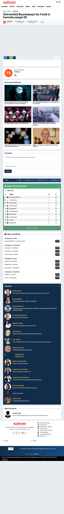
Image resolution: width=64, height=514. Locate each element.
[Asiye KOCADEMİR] (7, 387)
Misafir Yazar (19, 354)
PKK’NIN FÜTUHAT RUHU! (20, 317)
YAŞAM (48, 6)
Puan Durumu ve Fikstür (46, 430)
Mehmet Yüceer (18, 323)
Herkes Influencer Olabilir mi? (22, 371)
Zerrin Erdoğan (18, 347)
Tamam (5, 459)
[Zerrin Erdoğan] (7, 349)
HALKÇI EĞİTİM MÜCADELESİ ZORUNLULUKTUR (27, 334)
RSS (11, 448)
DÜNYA (27, 6)
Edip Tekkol (16, 339)
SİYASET (12, 6)
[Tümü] (59, 286)
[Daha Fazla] (14, 57)
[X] (16, 433)
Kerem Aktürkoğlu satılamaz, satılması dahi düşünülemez (30, 415)
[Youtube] (22, 433)
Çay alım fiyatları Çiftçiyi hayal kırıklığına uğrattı (27, 379)
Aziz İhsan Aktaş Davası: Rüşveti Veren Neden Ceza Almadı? (31, 293)
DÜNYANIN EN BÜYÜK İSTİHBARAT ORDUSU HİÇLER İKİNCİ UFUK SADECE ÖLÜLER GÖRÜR (35, 309)
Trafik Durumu (43, 428)
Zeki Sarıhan (17, 331)
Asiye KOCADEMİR (18, 385)
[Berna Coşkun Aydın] (7, 362)
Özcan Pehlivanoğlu (20, 315)
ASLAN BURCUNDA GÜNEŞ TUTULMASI (25, 301)
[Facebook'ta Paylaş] (5, 57)
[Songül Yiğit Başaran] (7, 370)
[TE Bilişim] (8, 73)
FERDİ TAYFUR (19, 356)
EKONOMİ (20, 6)
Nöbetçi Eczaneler (45, 423)
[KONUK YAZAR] (7, 414)
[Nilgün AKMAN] (7, 300)
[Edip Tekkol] (7, 340)
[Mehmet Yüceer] (7, 324)
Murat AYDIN (17, 291)
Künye (6, 440)
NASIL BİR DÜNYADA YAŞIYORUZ (22, 350)
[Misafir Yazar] (9, 354)
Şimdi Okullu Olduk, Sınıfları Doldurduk (24, 388)
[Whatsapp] (25, 433)
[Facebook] (13, 433)
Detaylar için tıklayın (32, 228)
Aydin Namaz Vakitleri (46, 426)
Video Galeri (6, 11)
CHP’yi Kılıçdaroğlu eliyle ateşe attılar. (24, 325)
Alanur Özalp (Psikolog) (21, 377)
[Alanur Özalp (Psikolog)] (7, 378)
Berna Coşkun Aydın (19, 361)
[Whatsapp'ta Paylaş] (11, 57)
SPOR (34, 6)
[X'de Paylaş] (7, 57)
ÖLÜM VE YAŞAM (18, 393)
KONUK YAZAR (17, 413)
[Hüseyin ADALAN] (7, 308)
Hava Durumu (43, 424)
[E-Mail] (15, 75)
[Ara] (57, 2)
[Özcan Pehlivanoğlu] (7, 316)
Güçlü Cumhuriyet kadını (20, 363)
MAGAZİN (40, 6)
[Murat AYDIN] (7, 292)
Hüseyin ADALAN (18, 306)
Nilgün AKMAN (17, 299)
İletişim (35, 440)
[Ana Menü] (59, 2)
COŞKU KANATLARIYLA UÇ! (21, 401)
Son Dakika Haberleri (45, 434)
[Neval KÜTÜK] (7, 399)
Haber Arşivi (43, 436)
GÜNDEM (4, 6)
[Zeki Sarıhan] (7, 332)
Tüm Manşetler (44, 432)
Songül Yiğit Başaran (20, 369)
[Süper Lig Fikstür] (59, 234)
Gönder (8, 171)
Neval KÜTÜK (17, 398)
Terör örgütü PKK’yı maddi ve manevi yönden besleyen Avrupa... (32, 342)
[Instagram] (19, 433)
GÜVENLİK (15, 11)
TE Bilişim (17, 72)
